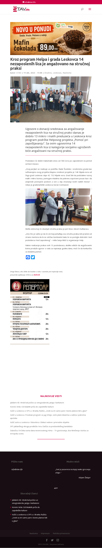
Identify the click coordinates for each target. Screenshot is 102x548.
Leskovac (57, 73)
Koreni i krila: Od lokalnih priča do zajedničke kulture (32, 406)
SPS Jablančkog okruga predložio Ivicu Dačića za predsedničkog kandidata (41, 426)
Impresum (45, 533)
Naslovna (67, 73)
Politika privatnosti (61, 533)
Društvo (48, 73)
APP (56, 488)
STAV (18, 73)
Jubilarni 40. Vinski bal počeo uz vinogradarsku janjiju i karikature (37, 402)
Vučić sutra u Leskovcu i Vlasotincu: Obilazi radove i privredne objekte (39, 422)
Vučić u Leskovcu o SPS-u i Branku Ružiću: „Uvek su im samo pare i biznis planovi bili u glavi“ (48, 411)
